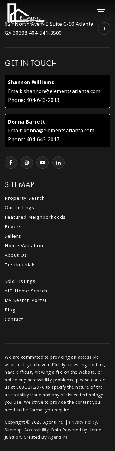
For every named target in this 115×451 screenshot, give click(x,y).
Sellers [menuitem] (13, 236)
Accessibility (36, 430)
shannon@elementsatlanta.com (62, 91)
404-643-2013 (42, 100)
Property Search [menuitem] (25, 198)
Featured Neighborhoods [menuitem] (35, 217)
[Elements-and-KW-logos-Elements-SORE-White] (26, 13)
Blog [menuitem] (10, 309)
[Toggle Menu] (101, 9)
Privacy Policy (83, 422)
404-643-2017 (42, 139)
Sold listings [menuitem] (20, 281)
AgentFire (58, 437)
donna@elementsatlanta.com (59, 130)
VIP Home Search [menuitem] (26, 290)
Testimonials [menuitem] (20, 264)
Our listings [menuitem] (19, 207)
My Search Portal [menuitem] (25, 300)
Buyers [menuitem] (13, 226)
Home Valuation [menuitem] (24, 245)
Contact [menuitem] (14, 319)
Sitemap (13, 430)
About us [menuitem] (16, 255)
